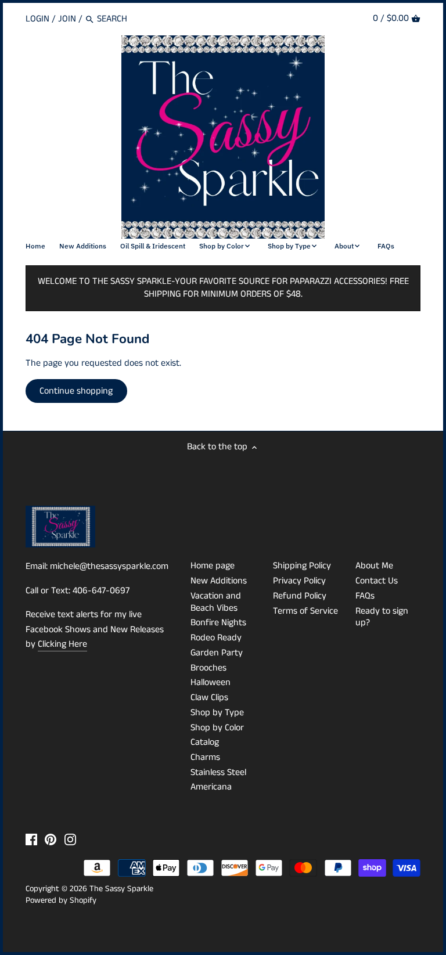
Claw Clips (209, 697)
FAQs (365, 596)
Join (67, 19)
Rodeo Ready (216, 637)
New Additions (218, 581)
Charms (205, 757)
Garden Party (216, 653)
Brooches (208, 668)
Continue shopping (76, 391)
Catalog (204, 742)
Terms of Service (305, 611)
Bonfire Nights (218, 622)
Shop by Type (217, 712)
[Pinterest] (50, 839)
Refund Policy (299, 596)
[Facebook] (31, 839)
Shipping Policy (302, 565)
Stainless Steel (218, 772)
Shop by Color (217, 727)
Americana (211, 787)
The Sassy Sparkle (121, 889)
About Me (374, 565)
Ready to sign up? (381, 617)
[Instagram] (70, 839)
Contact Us (376, 581)
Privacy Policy (299, 581)
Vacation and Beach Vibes (215, 602)
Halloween (210, 682)
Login (37, 19)
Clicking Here (62, 644)
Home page (212, 565)
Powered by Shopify (61, 900)
